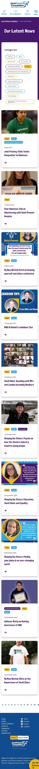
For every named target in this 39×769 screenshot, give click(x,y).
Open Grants (11, 61)
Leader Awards (12, 86)
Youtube (25, 724)
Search (27, 14)
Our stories (24, 61)
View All (10, 56)
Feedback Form (6, 733)
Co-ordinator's (16, 14)
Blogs (27, 66)
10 (27, 705)
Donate (13, 738)
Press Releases (12, 96)
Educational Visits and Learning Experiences (17, 101)
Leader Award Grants (14, 81)
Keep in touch (23, 738)
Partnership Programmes (15, 91)
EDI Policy (4, 730)
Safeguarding (5, 728)
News (20, 56)
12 (34, 705)
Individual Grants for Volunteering (18, 71)
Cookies (3, 721)
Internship (11, 76)
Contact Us (4, 726)
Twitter (25, 719)
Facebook (26, 721)
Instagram (26, 726)
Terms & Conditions (7, 723)
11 (31, 705)
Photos (4, 14)
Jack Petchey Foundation (9, 21)
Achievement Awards (14, 66)
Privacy (3, 719)
